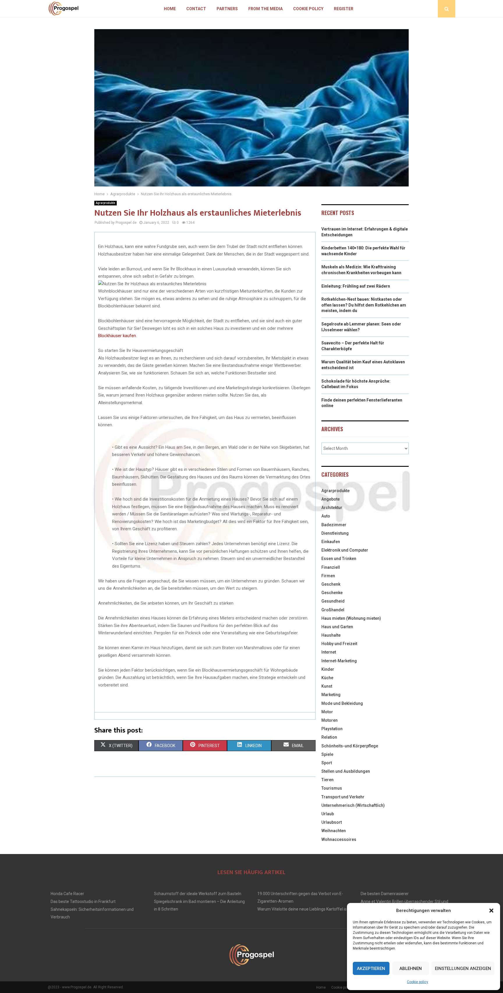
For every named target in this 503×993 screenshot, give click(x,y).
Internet (328, 652)
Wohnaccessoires (338, 839)
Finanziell (330, 567)
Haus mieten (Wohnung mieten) (351, 618)
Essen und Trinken (338, 558)
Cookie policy (417, 982)
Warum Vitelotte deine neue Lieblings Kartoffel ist (302, 909)
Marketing (331, 694)
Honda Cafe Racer (67, 893)
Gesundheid (333, 601)
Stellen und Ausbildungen (345, 771)
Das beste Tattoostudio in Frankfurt (83, 901)
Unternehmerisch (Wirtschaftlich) (353, 805)
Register (343, 8)
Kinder (327, 669)
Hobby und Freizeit (339, 643)
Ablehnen (410, 968)
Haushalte (331, 635)
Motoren (329, 720)
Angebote (330, 499)
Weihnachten (333, 830)
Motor (327, 711)
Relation (329, 737)
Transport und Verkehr (342, 797)
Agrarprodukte (105, 203)
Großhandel (332, 610)
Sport (326, 762)
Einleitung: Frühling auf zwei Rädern (355, 286)
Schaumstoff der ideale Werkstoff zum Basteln (197, 893)
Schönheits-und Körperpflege (349, 746)
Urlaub (327, 813)
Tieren (327, 779)
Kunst (326, 686)
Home (170, 8)
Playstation (332, 728)
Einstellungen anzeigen (463, 968)
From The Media (265, 8)
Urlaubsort (331, 822)
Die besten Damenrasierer (385, 893)
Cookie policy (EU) (345, 987)
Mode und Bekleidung (342, 703)
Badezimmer (333, 524)
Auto (325, 516)
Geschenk (330, 584)
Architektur (331, 507)
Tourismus (331, 788)
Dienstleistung (335, 533)
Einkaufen (330, 541)
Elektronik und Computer (344, 550)
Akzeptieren (371, 968)
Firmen (328, 575)
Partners (227, 8)
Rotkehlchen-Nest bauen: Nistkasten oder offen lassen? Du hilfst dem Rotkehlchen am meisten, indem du (363, 305)
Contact (196, 8)
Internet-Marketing (339, 661)
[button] (491, 910)
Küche (327, 677)
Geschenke (332, 592)
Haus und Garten (337, 626)
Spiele (327, 754)
